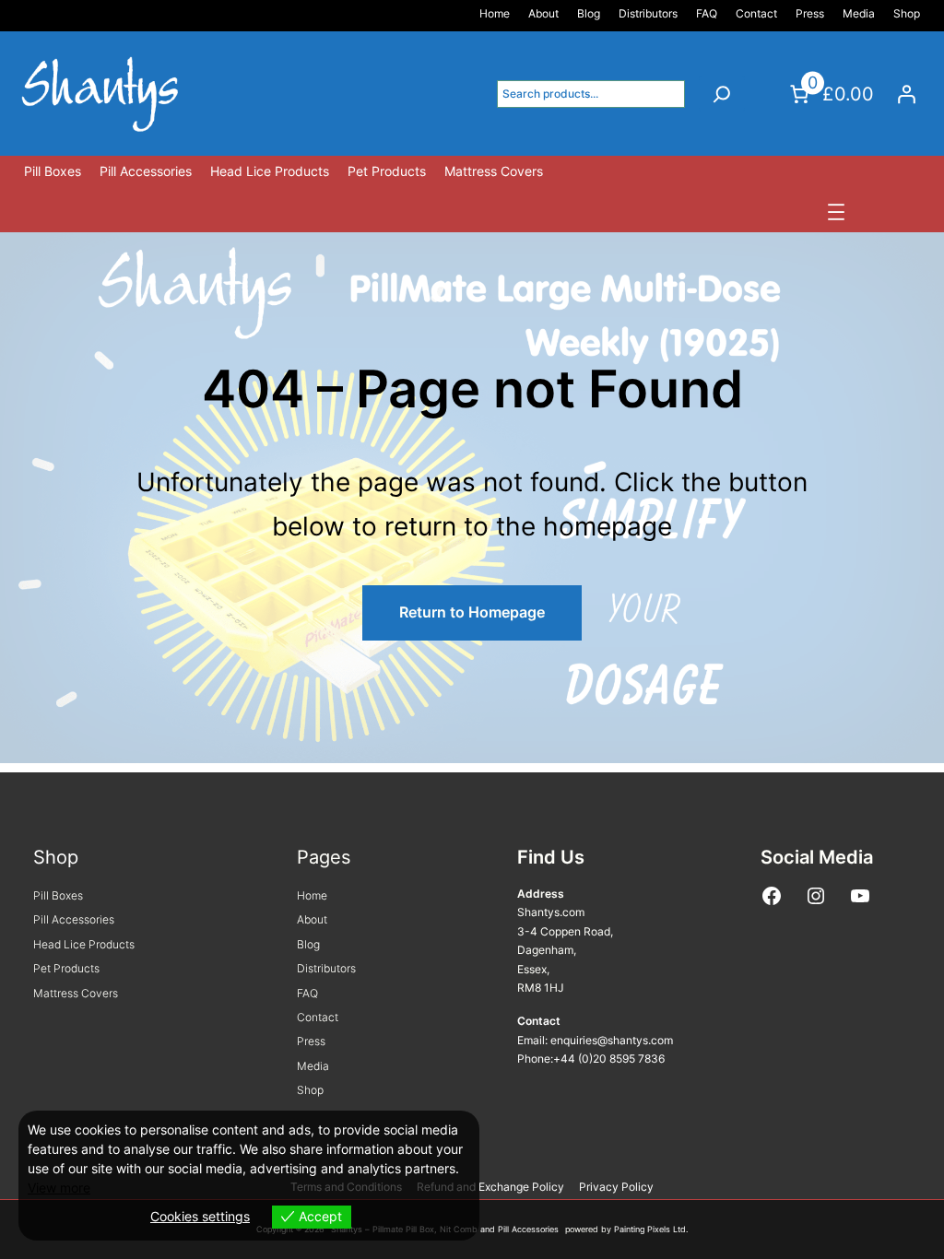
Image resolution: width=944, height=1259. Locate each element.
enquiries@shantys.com (611, 1040)
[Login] (906, 94)
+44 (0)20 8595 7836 (609, 1058)
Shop (55, 857)
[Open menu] (836, 212)
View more (59, 1187)
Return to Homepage (472, 612)
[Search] (722, 94)
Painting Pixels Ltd (650, 1229)
